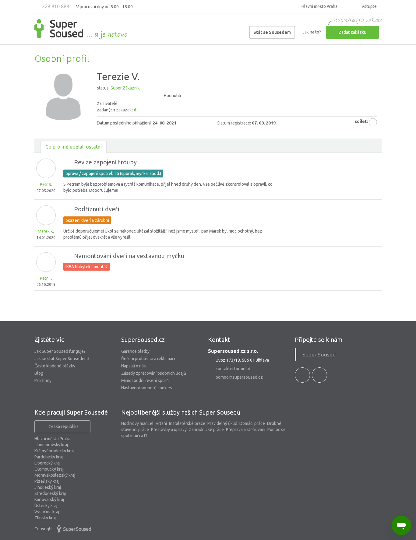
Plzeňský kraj (46, 481)
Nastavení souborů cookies (146, 387)
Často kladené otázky (54, 365)
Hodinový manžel (137, 423)
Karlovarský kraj (49, 499)
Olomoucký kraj (49, 469)
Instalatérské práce (187, 423)
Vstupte (369, 6)
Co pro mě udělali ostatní (73, 146)
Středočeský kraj (50, 493)
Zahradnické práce (206, 429)
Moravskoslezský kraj (54, 475)
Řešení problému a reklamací (148, 358)
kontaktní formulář (233, 368)
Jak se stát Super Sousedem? (62, 358)
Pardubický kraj (48, 456)
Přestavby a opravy (169, 429)
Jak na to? (311, 32)
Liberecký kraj (47, 463)
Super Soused (319, 354)
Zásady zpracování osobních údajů (153, 373)
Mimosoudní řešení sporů (145, 380)
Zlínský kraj (45, 517)
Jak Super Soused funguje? (60, 351)
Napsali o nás (133, 365)
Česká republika (63, 426)
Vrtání (161, 423)
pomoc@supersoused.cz (239, 377)
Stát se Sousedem (272, 32)
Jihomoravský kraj (51, 444)
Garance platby (135, 351)
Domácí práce (252, 423)
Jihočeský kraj (47, 487)
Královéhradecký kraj (54, 450)
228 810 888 (55, 6)
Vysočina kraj (46, 511)
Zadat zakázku (352, 32)
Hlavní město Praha (52, 438)
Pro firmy (42, 380)
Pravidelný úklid (222, 423)
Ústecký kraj (45, 505)
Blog (38, 373)
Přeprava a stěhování (245, 429)
